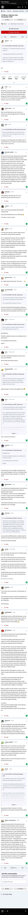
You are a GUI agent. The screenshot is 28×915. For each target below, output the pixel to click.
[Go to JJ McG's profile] (2, 206)
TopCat (7, 40)
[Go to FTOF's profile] (2, 87)
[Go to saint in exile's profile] (2, 109)
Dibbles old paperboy (10, 820)
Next (23, 36)
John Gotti (19, 324)
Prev (5, 36)
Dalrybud (7, 587)
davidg (6, 549)
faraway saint (8, 277)
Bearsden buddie (9, 152)
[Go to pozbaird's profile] (2, 446)
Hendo (6, 769)
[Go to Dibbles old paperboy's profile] (2, 821)
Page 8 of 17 (13, 36)
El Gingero (7, 191)
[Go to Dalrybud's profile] (2, 588)
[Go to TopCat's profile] (2, 41)
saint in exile (8, 108)
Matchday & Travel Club (17, 23)
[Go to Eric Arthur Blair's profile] (2, 290)
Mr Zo (5, 23)
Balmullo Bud (8, 484)
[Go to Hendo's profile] (2, 769)
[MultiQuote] (2, 72)
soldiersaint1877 (9, 742)
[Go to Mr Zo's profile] (2, 24)
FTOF (6, 86)
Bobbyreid (7, 720)
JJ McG (7, 206)
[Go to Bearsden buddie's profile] (2, 153)
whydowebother (9, 369)
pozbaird (7, 445)
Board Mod (12, 549)
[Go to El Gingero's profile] (2, 192)
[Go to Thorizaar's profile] (2, 513)
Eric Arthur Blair (9, 289)
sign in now (8, 877)
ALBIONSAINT (8, 612)
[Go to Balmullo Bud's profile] (2, 485)
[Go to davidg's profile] (2, 550)
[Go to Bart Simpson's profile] (2, 631)
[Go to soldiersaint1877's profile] (2, 742)
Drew (6, 319)
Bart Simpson (8, 630)
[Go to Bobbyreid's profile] (2, 721)
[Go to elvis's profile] (2, 125)
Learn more (3, 2)
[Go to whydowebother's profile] (2, 369)
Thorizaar (7, 513)
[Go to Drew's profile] (2, 320)
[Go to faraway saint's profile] (2, 278)
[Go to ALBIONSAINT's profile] (2, 613)
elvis (6, 124)
